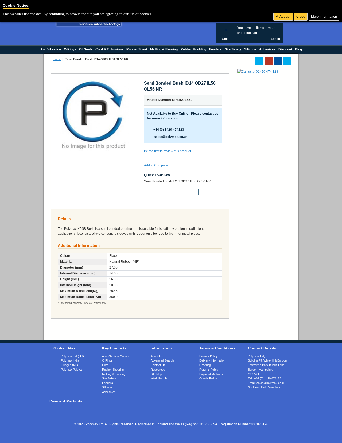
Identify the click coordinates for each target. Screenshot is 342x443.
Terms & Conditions (217, 348)
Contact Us (158, 365)
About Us (157, 356)
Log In (275, 38)
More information (324, 16)
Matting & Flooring (113, 374)
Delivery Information (212, 360)
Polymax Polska (71, 369)
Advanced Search (162, 360)
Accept (284, 16)
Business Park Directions (264, 387)
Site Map (156, 374)
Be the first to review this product (167, 151)
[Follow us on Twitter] (259, 61)
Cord (105, 365)
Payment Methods (211, 374)
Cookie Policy (208, 378)
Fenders (107, 382)
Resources (158, 369)
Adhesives (109, 392)
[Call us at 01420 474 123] (257, 71)
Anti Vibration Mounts (115, 356)
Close (300, 16)
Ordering (205, 365)
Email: (266, 382)
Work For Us (159, 378)
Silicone (107, 387)
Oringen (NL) (69, 365)
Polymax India (70, 360)
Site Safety (109, 378)
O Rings (107, 360)
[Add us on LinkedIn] (269, 61)
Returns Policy (208, 369)
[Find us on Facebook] (278, 61)
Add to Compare (156, 165)
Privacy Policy (208, 356)
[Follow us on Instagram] (287, 61)
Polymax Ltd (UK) (72, 356)
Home (57, 59)
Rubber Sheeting (113, 369)
